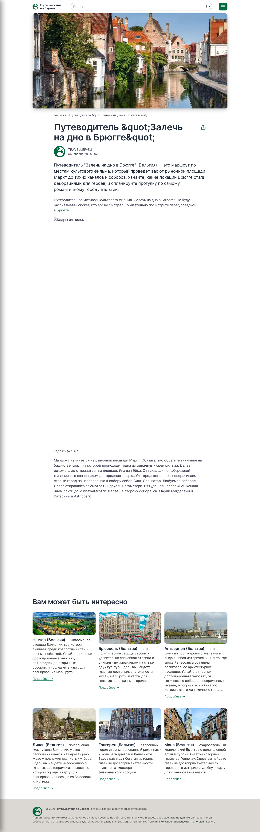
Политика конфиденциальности (168, 821)
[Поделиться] (203, 127)
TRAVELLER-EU (80, 149)
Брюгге (63, 210)
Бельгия (60, 115)
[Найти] (208, 6)
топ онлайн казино (203, 821)
